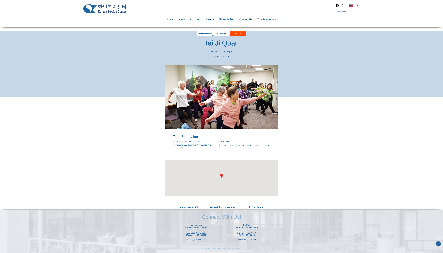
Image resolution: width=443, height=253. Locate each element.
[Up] (438, 243)
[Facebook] (337, 5)
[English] (351, 5)
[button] (182, 19)
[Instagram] (344, 5)
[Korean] (357, 5)
